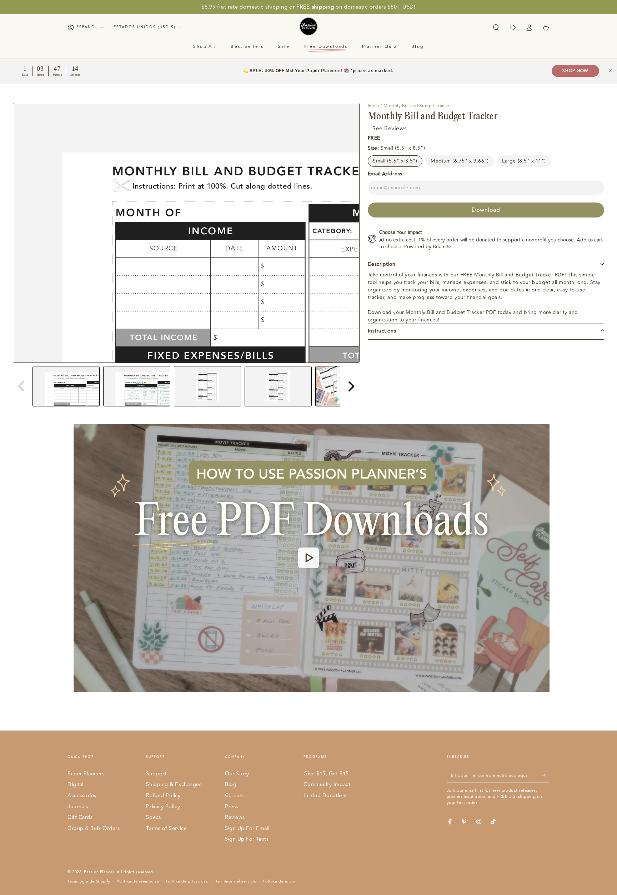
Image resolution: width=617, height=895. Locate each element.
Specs (153, 817)
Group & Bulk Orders (93, 828)
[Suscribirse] (546, 775)
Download (486, 209)
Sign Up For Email (247, 828)
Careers (234, 795)
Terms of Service (166, 828)
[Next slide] (350, 386)
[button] (495, 27)
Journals (77, 806)
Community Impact (327, 784)
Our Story (237, 774)
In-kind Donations (325, 795)
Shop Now (575, 71)
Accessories (81, 795)
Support (156, 774)
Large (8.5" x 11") (524, 160)
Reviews (235, 817)
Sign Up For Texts (247, 839)
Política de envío (279, 881)
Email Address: (386, 173)
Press (231, 806)
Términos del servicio (235, 881)
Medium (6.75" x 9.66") (459, 160)
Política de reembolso (138, 881)
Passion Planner (99, 872)
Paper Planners (86, 774)
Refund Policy (163, 795)
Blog (230, 784)
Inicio (373, 105)
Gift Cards (79, 817)
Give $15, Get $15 (326, 774)
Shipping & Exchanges (173, 784)
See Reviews (389, 128)
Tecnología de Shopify (88, 881)
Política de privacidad (187, 881)
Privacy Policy (163, 806)
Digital (75, 784)
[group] (66, 386)
